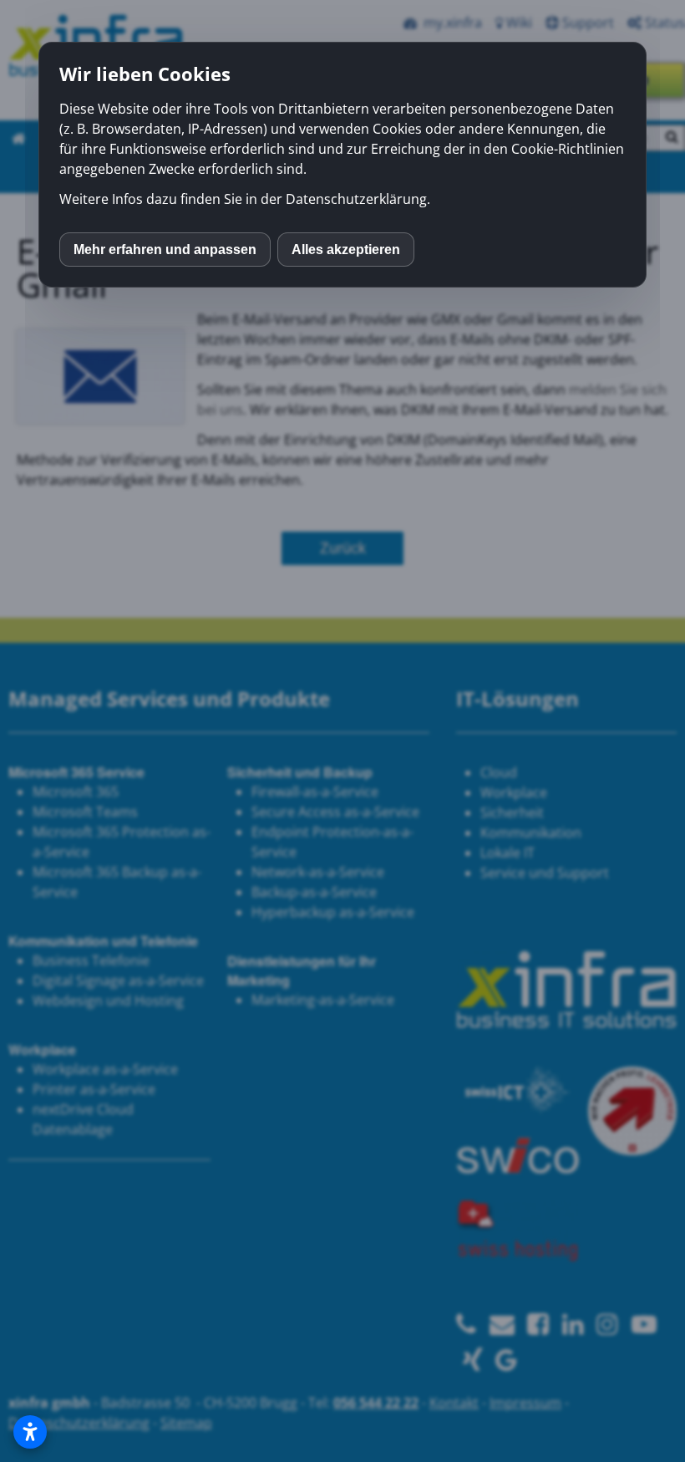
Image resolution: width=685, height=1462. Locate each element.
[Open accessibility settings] (30, 1432)
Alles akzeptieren (346, 249)
